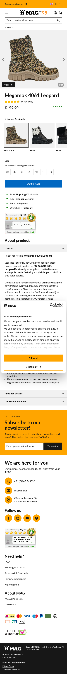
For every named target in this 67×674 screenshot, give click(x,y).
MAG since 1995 (14, 598)
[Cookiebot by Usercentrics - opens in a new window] (49, 305)
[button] (55, 4)
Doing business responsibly (13, 662)
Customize (32, 366)
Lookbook (10, 604)
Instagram (18, 518)
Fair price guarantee (15, 578)
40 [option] (36, 172)
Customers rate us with (16, 4)
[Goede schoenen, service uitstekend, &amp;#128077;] (20, 232)
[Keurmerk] (15, 632)
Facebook (8, 518)
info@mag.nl (20, 490)
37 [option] (15, 172)
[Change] (55, 13)
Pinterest (36, 518)
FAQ (7, 561)
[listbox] (33, 172)
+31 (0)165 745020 (24, 481)
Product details (14, 393)
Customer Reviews (15, 401)
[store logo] (33, 12)
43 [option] (50, 172)
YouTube (27, 518)
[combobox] (33, 20)
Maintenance (12, 584)
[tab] (33, 248)
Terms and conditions (11, 669)
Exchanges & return (15, 567)
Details (9, 248)
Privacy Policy (8, 666)
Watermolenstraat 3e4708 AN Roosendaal (25, 500)
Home (10, 28)
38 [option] (22, 172)
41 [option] (43, 172)
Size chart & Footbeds (16, 573)
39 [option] (29, 172)
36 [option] (7, 172)
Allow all (33, 358)
